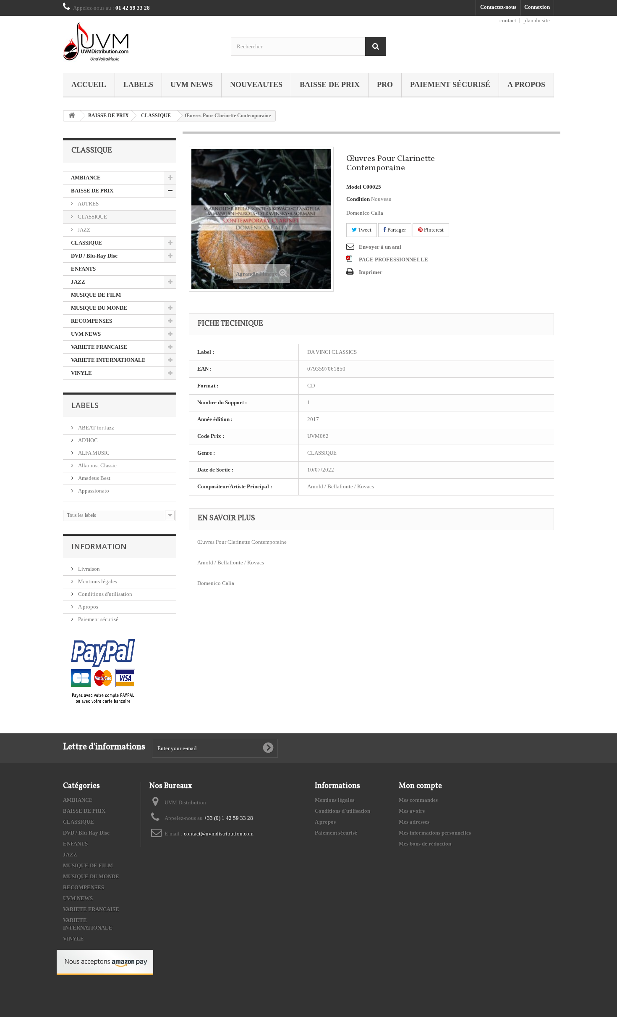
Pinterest (433, 230)
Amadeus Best (93, 478)
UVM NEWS (191, 84)
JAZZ (83, 230)
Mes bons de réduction (425, 843)
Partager (396, 230)
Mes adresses (414, 822)
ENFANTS (83, 269)
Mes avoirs (412, 811)
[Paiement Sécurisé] (103, 672)
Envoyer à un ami (380, 247)
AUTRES (87, 203)
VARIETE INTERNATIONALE (108, 360)
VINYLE (81, 373)
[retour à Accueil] (72, 116)
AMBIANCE (86, 177)
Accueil (88, 84)
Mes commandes (418, 800)
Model (353, 187)
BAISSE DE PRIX (330, 84)
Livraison (88, 569)
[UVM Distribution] (140, 42)
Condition (358, 199)
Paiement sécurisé (450, 84)
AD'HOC (87, 440)
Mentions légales (97, 581)
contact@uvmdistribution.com (219, 833)
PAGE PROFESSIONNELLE (393, 259)
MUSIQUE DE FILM (96, 295)
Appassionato (93, 490)
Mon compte (420, 786)
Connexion (537, 7)
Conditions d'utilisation (104, 594)
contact (507, 20)
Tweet (364, 230)
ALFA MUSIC (93, 453)
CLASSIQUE (156, 116)
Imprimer (370, 272)
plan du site (536, 20)
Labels (138, 84)
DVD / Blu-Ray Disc (94, 256)
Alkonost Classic (97, 465)
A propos (526, 84)
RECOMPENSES (91, 321)
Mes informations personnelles (435, 833)
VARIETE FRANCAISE (99, 347)
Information (99, 546)
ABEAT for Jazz (95, 427)
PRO (385, 84)
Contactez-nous (498, 7)
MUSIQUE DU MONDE (99, 308)
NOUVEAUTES (256, 84)
